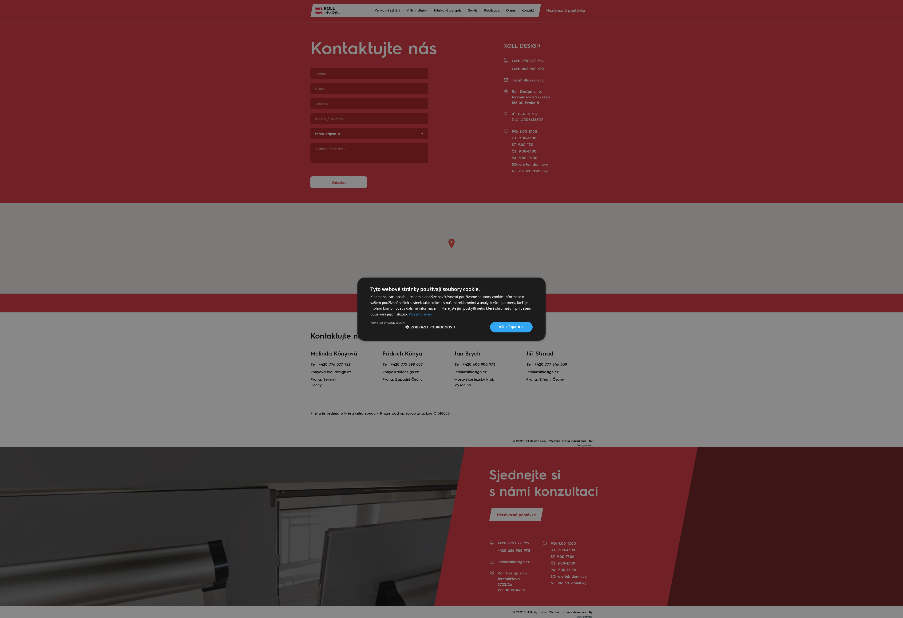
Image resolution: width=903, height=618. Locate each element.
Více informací (420, 314)
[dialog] (451, 309)
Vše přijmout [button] (511, 327)
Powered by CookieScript (387, 322)
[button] (430, 327)
